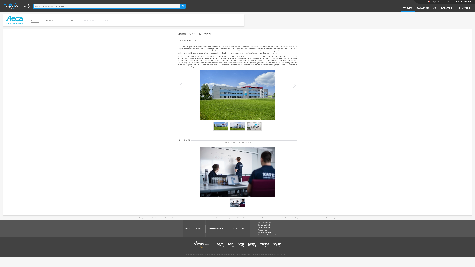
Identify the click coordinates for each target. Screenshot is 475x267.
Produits (407, 8)
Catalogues (423, 8)
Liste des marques (264, 222)
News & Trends (446, 8)
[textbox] (107, 6)
